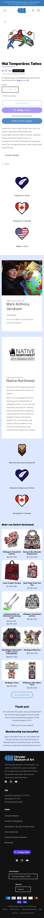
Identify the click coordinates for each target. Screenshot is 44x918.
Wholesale (9, 843)
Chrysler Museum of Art (20, 906)
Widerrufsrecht (15, 909)
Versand (4, 74)
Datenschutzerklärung (29, 909)
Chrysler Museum (12, 816)
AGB (40, 909)
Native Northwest (8, 66)
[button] (4, 10)
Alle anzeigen (22, 695)
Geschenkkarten (11, 832)
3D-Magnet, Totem (12, 683)
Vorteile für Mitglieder (14, 821)
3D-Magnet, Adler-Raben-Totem (32, 684)
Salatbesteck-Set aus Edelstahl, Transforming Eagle (11, 616)
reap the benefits (31, 739)
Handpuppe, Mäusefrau (32, 650)
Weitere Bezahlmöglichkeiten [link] (22, 116)
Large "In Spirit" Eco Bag (12, 583)
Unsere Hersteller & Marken (16, 837)
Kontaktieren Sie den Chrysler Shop (19, 827)
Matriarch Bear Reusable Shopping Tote (32, 553)
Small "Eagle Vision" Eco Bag (32, 584)
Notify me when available (22, 121)
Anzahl (4, 85)
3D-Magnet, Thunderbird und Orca (12, 553)
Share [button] (6, 164)
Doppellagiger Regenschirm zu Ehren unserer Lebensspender (12, 651)
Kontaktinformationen (27, 913)
